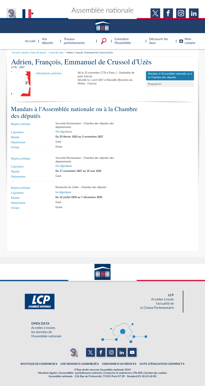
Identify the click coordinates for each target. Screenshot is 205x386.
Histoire (25, 52)
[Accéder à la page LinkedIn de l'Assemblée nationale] (194, 13)
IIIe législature (63, 131)
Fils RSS (138, 373)
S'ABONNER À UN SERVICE (118, 364)
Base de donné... (39, 52)
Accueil (15, 52)
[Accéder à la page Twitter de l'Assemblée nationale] (155, 13)
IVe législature (63, 166)
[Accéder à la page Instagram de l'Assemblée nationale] (181, 13)
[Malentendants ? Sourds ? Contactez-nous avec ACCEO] (11, 13)
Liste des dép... (57, 52)
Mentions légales (47, 373)
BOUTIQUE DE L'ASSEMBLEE (38, 364)
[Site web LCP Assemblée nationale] (102, 302)
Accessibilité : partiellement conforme (80, 373)
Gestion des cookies (155, 373)
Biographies (155, 84)
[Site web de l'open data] (102, 330)
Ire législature (63, 192)
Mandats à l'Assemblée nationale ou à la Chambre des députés (170, 75)
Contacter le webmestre (118, 373)
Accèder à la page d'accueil (29, 38)
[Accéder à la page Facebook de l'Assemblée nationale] (168, 13)
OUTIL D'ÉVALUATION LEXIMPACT (161, 364)
